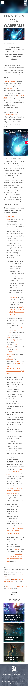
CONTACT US (14, 677)
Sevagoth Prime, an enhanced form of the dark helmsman (14, 490)
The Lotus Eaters (11, 114)
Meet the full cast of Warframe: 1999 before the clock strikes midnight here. (15, 368)
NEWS (25, 674)
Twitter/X (9, 586)
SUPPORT (15, 674)
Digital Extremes (9, 81)
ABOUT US (4, 674)
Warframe (10, 88)
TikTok (8, 589)
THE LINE (16, 549)
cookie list (14, 682)
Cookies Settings (6, 681)
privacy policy (22, 682)
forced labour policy (14, 683)
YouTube (24, 586)
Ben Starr (17, 361)
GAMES (9, 674)
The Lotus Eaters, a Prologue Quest (14, 471)
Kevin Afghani (13, 340)
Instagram (16, 586)
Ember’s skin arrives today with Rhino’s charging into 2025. (15, 530)
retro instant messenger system (14, 330)
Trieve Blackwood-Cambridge (12, 351)
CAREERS (20, 674)
